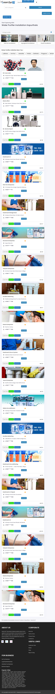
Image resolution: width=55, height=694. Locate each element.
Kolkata (8, 672)
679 (42, 112)
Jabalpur (7, 677)
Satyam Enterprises (8, 268)
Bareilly (9, 684)
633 (42, 363)
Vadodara (4, 679)
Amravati (23, 684)
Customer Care (32, 645)
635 (42, 168)
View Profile (5, 84)
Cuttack (7, 680)
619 (42, 391)
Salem (19, 681)
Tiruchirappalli (4, 684)
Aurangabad (8, 676)
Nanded (20, 685)
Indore (18, 672)
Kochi (5, 685)
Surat (23, 673)
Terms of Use (32, 634)
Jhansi (19, 680)
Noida (20, 679)
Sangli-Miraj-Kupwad (17, 686)
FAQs (30, 650)
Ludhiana (13, 673)
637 (42, 224)
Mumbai (15, 671)
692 (42, 559)
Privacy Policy (32, 636)
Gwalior (3, 677)
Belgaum (6, 687)
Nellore (14, 680)
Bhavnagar (9, 685)
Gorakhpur (24, 679)
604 (42, 447)
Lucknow (14, 672)
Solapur (19, 678)
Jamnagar (10, 686)
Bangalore (19, 671)
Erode (3, 687)
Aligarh (7, 679)
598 (42, 280)
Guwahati (9, 678)
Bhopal (23, 672)
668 (42, 419)
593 (42, 587)
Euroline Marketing (8, 296)
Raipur (20, 677)
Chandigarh (4, 678)
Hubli (13, 681)
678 (42, 615)
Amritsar (22, 678)
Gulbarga (6, 686)
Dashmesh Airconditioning (10, 464)
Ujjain (12, 683)
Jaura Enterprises (8, 380)
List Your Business (6, 659)
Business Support (6, 666)
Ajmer (17, 680)
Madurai (12, 678)
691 (42, 252)
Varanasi (22, 675)
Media (30, 647)
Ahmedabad (4, 672)
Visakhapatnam (5, 673)
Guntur (22, 680)
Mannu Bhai (6, 101)
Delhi (9, 671)
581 (42, 140)
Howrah (20, 676)
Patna (9, 673)
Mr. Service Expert (8, 129)
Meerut (16, 675)
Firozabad (9, 683)
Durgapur (13, 685)
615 (42, 475)
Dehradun (4, 680)
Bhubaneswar (16, 679)
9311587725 (7, 17)
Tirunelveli (20, 683)
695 (42, 84)
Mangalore (23, 686)
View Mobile (24, 79)
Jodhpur (9, 675)
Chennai (5, 671)
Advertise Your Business (7, 664)
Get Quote (11, 84)
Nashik (13, 675)
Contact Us (31, 638)
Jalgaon (16, 684)
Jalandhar (11, 679)
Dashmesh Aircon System (10, 352)
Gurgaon (11, 671)
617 (42, 307)
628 (42, 335)
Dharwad (16, 681)
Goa (7, 681)
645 (42, 531)
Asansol (10, 680)
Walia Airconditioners (9, 408)
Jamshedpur (4, 683)
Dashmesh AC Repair (9, 492)
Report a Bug (32, 652)
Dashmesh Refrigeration (10, 212)
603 (42, 503)
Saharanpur (4, 681)
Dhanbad (12, 676)
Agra (16, 673)
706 (42, 196)
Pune (3, 671)
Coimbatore (11, 677)
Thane (20, 672)
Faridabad (19, 673)
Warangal (23, 681)
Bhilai (3, 685)
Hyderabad (24, 671)
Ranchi (23, 676)
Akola (3, 686)
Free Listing (47, 13)
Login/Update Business (7, 661)
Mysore (16, 678)
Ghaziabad (16, 683)
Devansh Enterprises (9, 240)
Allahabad (17, 676)
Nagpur (6, 675)
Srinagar (3, 676)
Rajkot (19, 675)
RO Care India (7, 73)
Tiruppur (12, 684)
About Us (31, 631)
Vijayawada (16, 677)
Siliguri (10, 681)
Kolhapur (24, 685)
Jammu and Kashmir (12, 687)
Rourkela (17, 685)
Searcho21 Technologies (35, 692)
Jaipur (11, 672)
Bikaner (19, 684)
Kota (22, 677)
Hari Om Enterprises (8, 184)
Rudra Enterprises (8, 324)
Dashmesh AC (7, 157)
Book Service (17, 84)
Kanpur (3, 675)
